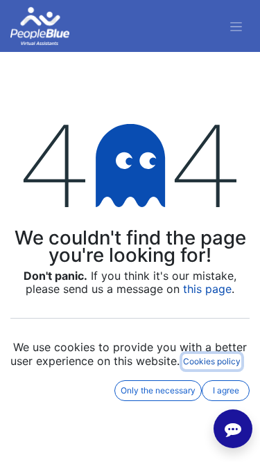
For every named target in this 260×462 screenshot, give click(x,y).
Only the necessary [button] (158, 390)
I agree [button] (226, 390)
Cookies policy (212, 361)
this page (207, 289)
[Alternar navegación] (236, 26)
